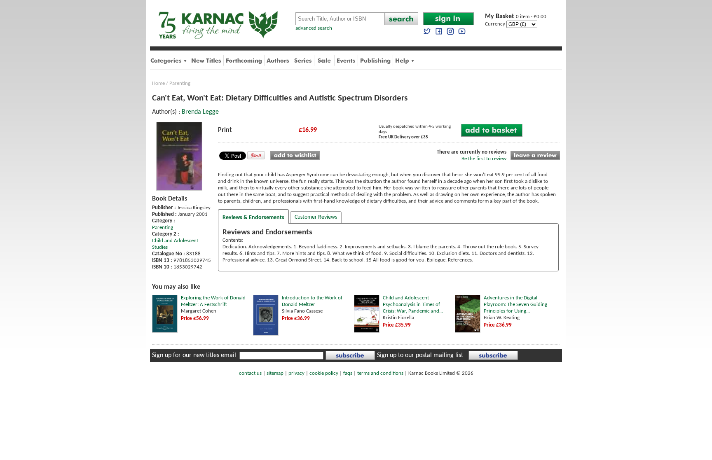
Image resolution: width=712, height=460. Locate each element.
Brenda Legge (200, 112)
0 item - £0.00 (515, 16)
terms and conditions (380, 373)
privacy (296, 373)
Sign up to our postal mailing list (420, 355)
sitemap (275, 373)
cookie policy (323, 373)
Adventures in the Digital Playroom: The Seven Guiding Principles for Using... (515, 304)
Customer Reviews (316, 217)
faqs (347, 373)
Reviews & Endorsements (253, 218)
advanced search (313, 28)
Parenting (179, 83)
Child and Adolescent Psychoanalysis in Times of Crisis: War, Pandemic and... (413, 304)
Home (158, 83)
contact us (250, 373)
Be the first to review (483, 158)
